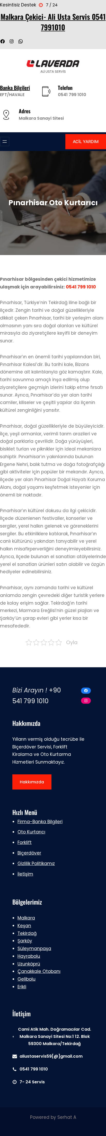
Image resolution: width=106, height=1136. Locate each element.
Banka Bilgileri (15, 87)
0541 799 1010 (72, 95)
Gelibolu (26, 979)
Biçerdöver (29, 853)
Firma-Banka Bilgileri (40, 822)
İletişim (25, 874)
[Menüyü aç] (4, 141)
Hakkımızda (32, 782)
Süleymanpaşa (34, 948)
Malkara (28, 118)
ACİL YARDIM (86, 141)
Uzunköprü (28, 964)
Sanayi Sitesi (50, 118)
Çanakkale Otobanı (38, 971)
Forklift (24, 842)
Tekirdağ (27, 933)
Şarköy (24, 941)
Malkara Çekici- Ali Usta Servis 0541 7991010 (53, 21)
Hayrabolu (28, 956)
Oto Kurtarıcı (31, 832)
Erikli (21, 987)
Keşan (24, 926)
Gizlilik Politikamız (36, 863)
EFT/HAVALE (12, 95)
